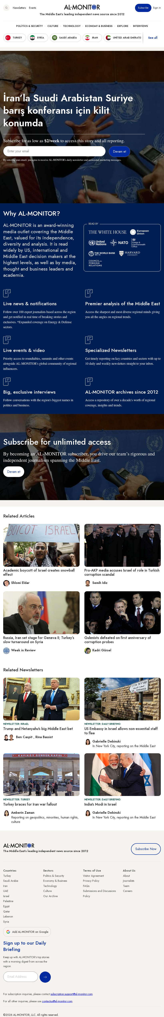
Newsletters (19, 8)
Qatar (6, 911)
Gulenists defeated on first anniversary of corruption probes (117, 640)
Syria (6, 922)
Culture (52, 26)
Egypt (6, 906)
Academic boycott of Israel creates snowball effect (39, 572)
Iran (5, 886)
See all (152, 38)
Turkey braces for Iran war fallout (30, 804)
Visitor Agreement (93, 876)
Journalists (128, 881)
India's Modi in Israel (100, 804)
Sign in (157, 8)
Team (126, 886)
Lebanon (8, 916)
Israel (6, 896)
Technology (71, 26)
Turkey (7, 876)
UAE (5, 891)
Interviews (140, 26)
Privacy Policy (91, 881)
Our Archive (50, 896)
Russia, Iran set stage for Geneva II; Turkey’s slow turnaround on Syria (38, 640)
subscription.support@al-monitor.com (72, 994)
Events (32, 8)
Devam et (13, 471)
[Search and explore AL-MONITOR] (6, 8)
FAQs (86, 886)
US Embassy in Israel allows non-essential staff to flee (121, 731)
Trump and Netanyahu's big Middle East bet (38, 728)
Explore (122, 26)
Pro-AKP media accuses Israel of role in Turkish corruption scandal (121, 572)
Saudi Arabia (10, 881)
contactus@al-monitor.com (57, 1001)
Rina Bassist (44, 737)
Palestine (8, 901)
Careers (127, 891)
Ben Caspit (24, 737)
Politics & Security (29, 26)
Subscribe (143, 8)
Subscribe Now (145, 849)
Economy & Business (98, 26)
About (126, 876)
